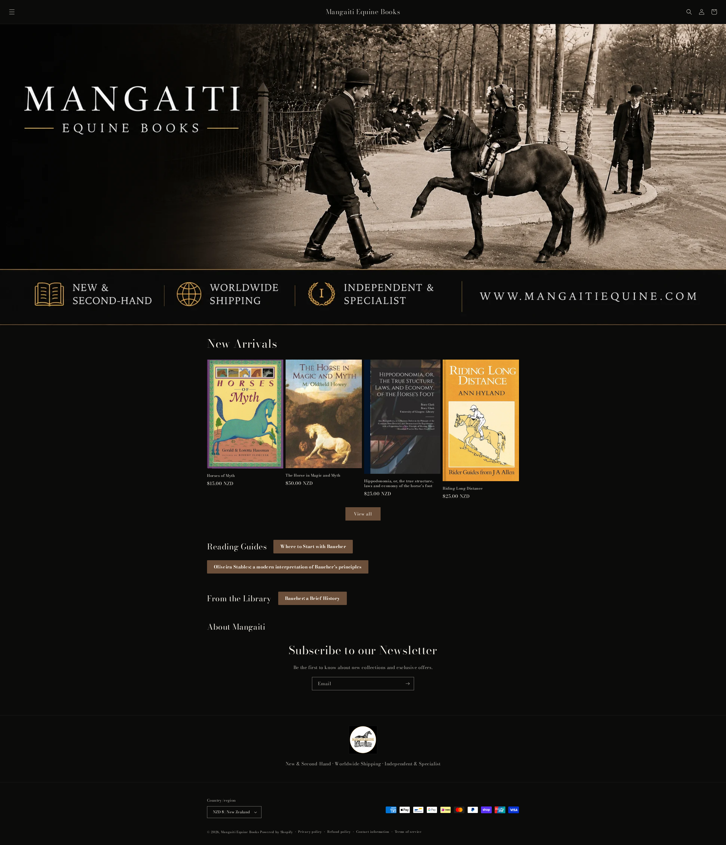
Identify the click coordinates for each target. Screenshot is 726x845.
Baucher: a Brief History (312, 598)
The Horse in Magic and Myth (313, 475)
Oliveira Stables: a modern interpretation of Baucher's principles (288, 566)
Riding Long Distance (463, 488)
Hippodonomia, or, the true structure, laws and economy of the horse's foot (398, 483)
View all (363, 514)
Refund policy (339, 831)
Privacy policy (310, 831)
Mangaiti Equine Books (240, 832)
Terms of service (408, 831)
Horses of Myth (221, 475)
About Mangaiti (236, 627)
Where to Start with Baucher (313, 546)
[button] (12, 12)
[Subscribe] (407, 683)
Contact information (372, 831)
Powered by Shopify (276, 832)
